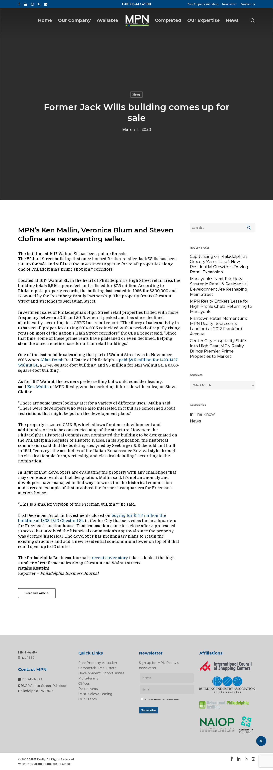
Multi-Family (88, 678)
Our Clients (87, 699)
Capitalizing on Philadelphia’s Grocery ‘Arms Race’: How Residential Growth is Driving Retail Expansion (219, 264)
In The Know (202, 414)
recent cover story (110, 558)
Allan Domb (51, 360)
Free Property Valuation (97, 663)
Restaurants (88, 689)
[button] (37, 593)
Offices (84, 683)
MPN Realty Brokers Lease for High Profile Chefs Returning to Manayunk (221, 306)
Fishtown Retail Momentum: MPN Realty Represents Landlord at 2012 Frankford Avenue (218, 326)
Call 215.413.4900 (136, 4)
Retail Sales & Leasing (95, 694)
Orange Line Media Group (52, 763)
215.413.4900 (31, 679)
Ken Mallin (38, 387)
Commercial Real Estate (97, 668)
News (136, 94)
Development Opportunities (101, 673)
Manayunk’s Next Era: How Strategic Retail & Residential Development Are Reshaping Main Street (219, 286)
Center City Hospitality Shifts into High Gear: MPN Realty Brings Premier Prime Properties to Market (218, 348)
